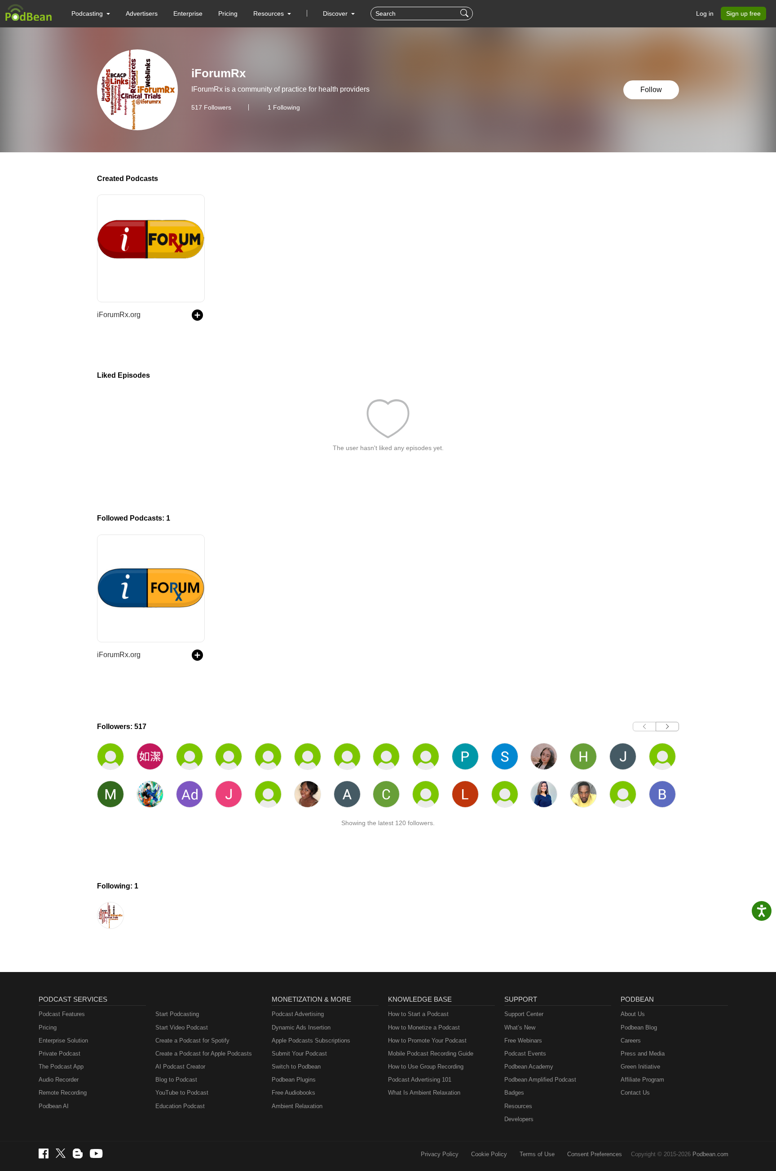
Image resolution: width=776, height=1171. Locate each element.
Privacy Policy (440, 1154)
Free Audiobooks (293, 1092)
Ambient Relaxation (297, 1106)
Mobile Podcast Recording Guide (430, 1053)
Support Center (523, 1014)
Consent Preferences (594, 1154)
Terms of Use (537, 1154)
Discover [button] (336, 13)
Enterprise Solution (63, 1040)
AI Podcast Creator (180, 1066)
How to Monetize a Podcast (424, 1027)
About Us (633, 1014)
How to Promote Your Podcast (427, 1040)
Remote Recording (63, 1092)
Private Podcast (59, 1053)
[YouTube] (96, 1153)
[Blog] (78, 1153)
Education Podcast (180, 1106)
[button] (90, 13)
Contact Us (635, 1092)
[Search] (465, 13)
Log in (705, 13)
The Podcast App (61, 1066)
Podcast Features (62, 1014)
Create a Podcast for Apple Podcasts (203, 1053)
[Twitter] (61, 1153)
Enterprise (188, 13)
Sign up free (743, 13)
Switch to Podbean (296, 1066)
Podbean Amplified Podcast (540, 1079)
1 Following (284, 107)
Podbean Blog (639, 1027)
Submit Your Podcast (299, 1053)
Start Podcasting (177, 1014)
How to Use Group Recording (425, 1066)
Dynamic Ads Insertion (301, 1027)
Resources (518, 1106)
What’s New (519, 1027)
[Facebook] (43, 1153)
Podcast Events (525, 1053)
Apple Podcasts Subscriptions (311, 1040)
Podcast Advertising (298, 1014)
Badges (514, 1092)
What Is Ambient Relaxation (424, 1092)
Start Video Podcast (181, 1027)
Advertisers (142, 13)
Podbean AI (54, 1106)
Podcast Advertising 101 (419, 1079)
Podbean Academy (528, 1066)
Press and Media (643, 1053)
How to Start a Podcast (418, 1014)
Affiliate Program (642, 1079)
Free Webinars (523, 1040)
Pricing (228, 13)
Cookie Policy (489, 1154)
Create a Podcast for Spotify (192, 1040)
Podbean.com (710, 1154)
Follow (651, 89)
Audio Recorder (59, 1079)
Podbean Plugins (294, 1079)
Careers (631, 1040)
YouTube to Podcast (181, 1092)
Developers (519, 1119)
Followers (211, 107)
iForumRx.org (119, 314)
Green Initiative (640, 1066)
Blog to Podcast (176, 1079)
